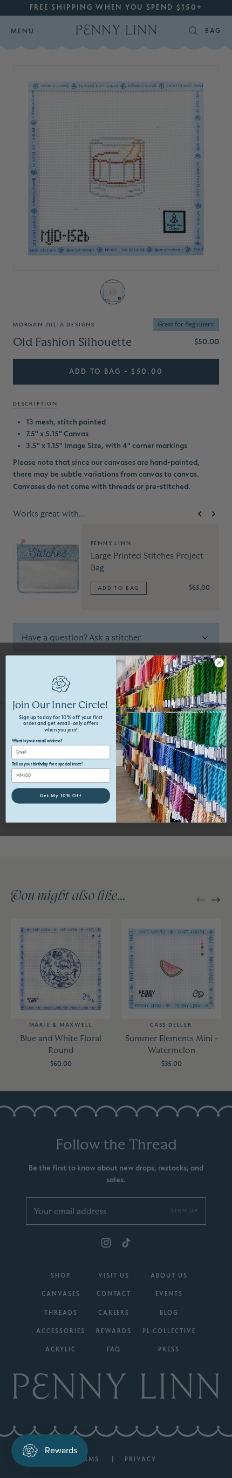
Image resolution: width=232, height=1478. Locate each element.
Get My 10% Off (61, 795)
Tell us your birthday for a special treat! (47, 764)
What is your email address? (37, 740)
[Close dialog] (219, 662)
